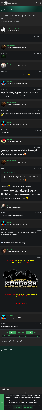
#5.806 (39, 230)
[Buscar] (40, 3)
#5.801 (39, 110)
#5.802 (39, 130)
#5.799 (39, 72)
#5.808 (39, 324)
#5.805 (39, 213)
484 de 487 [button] (21, 332)
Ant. (13, 332)
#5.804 (39, 168)
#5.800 (39, 89)
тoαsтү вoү (6, 21)
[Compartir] (35, 36)
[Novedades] (36, 3)
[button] (2, 3)
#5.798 (39, 53)
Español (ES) (5, 389)
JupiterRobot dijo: (8, 172)
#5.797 (39, 36)
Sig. (28, 332)
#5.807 (39, 257)
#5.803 (39, 147)
